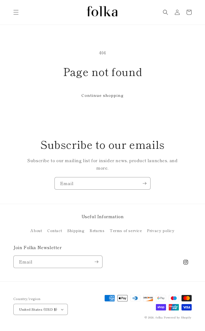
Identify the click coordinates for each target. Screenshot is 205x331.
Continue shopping (102, 95)
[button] (16, 12)
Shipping (76, 230)
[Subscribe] (144, 183)
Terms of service (126, 230)
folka (159, 317)
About (36, 230)
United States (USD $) (38, 309)
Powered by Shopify (178, 317)
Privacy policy (160, 230)
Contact (54, 230)
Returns (97, 230)
